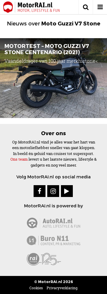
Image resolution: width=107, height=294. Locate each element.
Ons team (19, 159)
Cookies (36, 287)
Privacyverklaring (62, 287)
